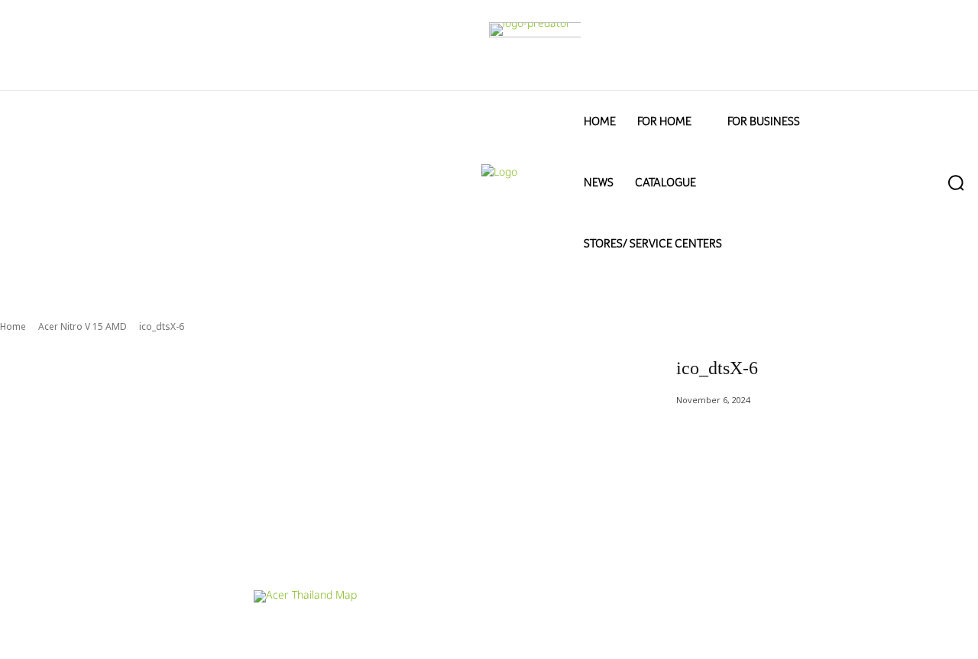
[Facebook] (820, 551)
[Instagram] (870, 551)
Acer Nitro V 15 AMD (82, 327)
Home (13, 327)
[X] (920, 551)
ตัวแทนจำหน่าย (346, 630)
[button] (927, 182)
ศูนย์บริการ (277, 630)
